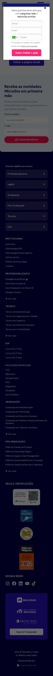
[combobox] (15, 37)
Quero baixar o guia (26, 52)
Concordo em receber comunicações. (26, 43)
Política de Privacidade (29, 46)
